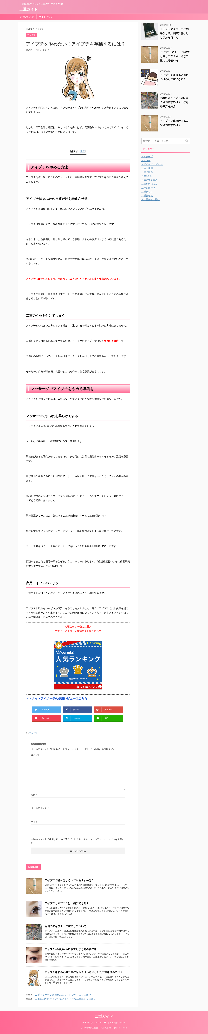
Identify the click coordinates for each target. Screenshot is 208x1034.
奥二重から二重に (150, 199)
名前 (34, 794)
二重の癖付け (148, 187)
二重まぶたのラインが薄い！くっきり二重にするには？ (65, 998)
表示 (82, 151)
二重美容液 (147, 195)
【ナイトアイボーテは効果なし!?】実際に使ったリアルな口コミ (174, 33)
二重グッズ (147, 191)
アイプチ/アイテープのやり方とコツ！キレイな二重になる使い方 (175, 56)
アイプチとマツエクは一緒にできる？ (67, 903)
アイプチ (33, 733)
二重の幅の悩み (149, 183)
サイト (34, 821)
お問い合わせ (27, 16)
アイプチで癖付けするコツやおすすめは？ (69, 880)
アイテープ (147, 156)
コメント (35, 754)
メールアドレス (40, 808)
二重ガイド (29, 9)
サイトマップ (46, 16)
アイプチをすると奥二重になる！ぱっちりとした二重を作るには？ (84, 972)
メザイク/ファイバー (152, 164)
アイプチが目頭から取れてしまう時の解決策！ (72, 949)
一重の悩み (147, 172)
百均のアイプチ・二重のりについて (65, 926)
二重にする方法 (149, 179)
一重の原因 (147, 168)
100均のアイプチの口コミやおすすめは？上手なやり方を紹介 (174, 102)
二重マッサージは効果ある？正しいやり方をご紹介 (63, 994)
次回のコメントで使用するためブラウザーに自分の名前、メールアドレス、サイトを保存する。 (77, 841)
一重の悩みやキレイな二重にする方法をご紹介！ (104, 1022)
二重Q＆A (146, 176)
